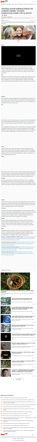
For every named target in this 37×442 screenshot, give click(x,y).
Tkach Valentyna (6, 20)
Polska (13, 4)
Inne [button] (35, 4)
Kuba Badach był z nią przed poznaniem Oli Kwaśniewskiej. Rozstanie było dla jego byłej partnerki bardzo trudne (18, 421)
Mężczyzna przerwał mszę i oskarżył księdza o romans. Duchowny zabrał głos (15, 413)
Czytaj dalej (18, 379)
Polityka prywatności (20, 438)
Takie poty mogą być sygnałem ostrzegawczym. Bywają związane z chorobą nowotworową (17, 411)
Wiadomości (9, 4)
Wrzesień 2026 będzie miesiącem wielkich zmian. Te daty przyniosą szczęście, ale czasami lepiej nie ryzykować (18, 409)
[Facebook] (2, 15)
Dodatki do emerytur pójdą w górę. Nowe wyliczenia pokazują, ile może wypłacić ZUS (16, 406)
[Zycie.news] (4, 1)
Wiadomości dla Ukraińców (28, 4)
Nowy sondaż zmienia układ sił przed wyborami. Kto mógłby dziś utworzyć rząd (15, 425)
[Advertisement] (18, 88)
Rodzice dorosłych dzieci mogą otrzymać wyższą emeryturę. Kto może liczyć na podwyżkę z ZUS (18, 399)
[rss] (33, 1)
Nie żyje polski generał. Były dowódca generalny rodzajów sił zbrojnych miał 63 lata (16, 423)
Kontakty (14, 438)
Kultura (16, 4)
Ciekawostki (20, 4)
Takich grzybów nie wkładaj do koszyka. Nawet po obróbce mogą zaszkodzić (15, 397)
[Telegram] (4, 15)
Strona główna (3, 4)
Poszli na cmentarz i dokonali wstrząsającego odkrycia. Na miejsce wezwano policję (16, 415)
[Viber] (6, 15)
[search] (35, 1)
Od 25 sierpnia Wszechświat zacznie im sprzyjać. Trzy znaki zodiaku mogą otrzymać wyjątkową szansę (19, 404)
